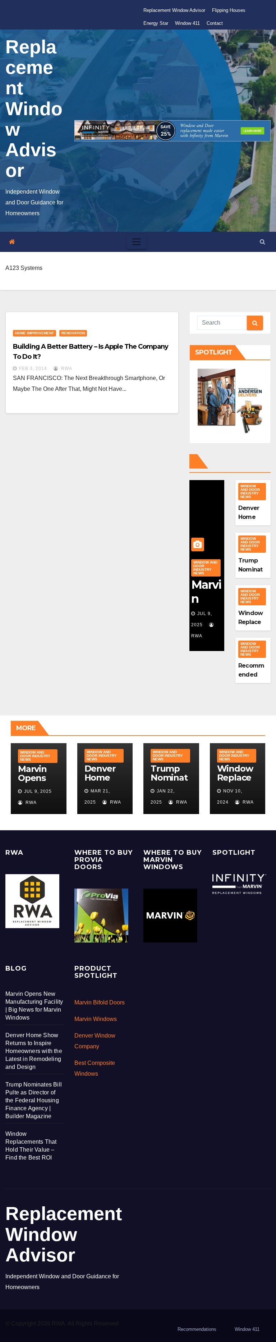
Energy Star (155, 23)
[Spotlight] (239, 884)
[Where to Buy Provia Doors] (101, 915)
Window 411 (187, 23)
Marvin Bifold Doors (99, 1002)
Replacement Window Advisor (174, 10)
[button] (262, 241)
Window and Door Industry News (205, 567)
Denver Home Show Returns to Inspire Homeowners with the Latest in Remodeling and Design (33, 1051)
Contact (215, 23)
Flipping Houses (228, 10)
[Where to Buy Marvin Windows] (170, 915)
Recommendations (197, 1329)
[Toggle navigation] (136, 242)
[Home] (12, 242)
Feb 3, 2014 (33, 368)
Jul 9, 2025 (38, 791)
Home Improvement (34, 333)
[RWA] (32, 901)
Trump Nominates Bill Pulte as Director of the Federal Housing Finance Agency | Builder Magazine (33, 1100)
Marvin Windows (95, 1019)
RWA (66, 368)
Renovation (73, 333)
